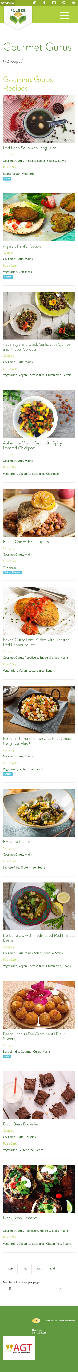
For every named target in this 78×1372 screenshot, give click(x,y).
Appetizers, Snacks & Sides (42, 657)
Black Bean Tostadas (20, 1218)
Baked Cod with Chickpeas (26, 541)
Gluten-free (53, 375)
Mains (29, 259)
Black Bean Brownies (21, 1124)
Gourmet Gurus (13, 161)
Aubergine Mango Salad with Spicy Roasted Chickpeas (32, 445)
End (52, 1268)
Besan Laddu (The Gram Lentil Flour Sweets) (34, 1036)
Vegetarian (29, 174)
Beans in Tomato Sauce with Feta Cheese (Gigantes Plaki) (38, 741)
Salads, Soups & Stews (51, 161)
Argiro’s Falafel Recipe (22, 246)
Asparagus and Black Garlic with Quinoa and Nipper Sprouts (37, 347)
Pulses (18, 18)
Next (39, 1268)
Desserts (30, 161)
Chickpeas (25, 272)
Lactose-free (36, 375)
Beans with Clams (18, 841)
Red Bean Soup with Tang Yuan (29, 148)
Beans (7, 174)
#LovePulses (7, 2)
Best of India (11, 1051)
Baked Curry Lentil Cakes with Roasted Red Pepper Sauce (36, 642)
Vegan (16, 174)
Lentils (67, 375)
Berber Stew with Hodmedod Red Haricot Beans (39, 938)
